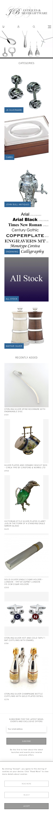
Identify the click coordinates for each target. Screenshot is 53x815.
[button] (18, 26)
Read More (26, 784)
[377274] (40, 594)
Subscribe (26, 741)
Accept (26, 806)
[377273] (40, 650)
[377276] (40, 365)
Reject (27, 795)
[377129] (40, 535)
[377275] (40, 421)
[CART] (3, 26)
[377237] (40, 477)
